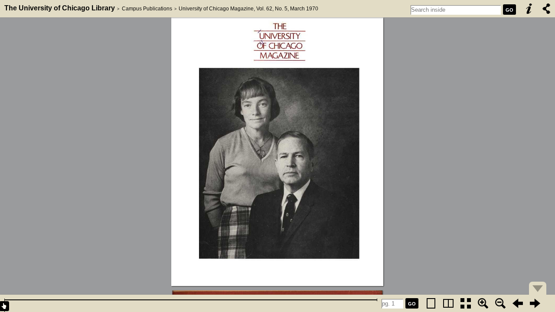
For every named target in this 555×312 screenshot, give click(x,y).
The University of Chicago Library (59, 8)
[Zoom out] (500, 303)
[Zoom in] (483, 303)
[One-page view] (431, 303)
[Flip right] (535, 303)
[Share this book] (546, 8)
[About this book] (529, 8)
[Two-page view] (448, 303)
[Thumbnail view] (465, 303)
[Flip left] (517, 303)
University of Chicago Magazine (216, 9)
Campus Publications (147, 9)
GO (509, 10)
